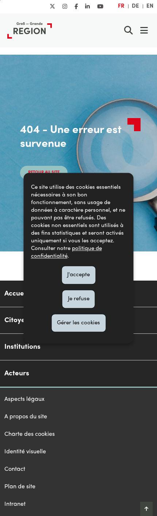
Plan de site (19, 487)
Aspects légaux (24, 399)
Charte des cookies (29, 434)
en (149, 6)
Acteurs (16, 373)
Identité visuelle (25, 452)
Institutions (22, 347)
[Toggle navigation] (144, 30)
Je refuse (78, 298)
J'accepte (78, 274)
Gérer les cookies (78, 322)
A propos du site (25, 417)
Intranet (15, 504)
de (135, 6)
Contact (14, 469)
